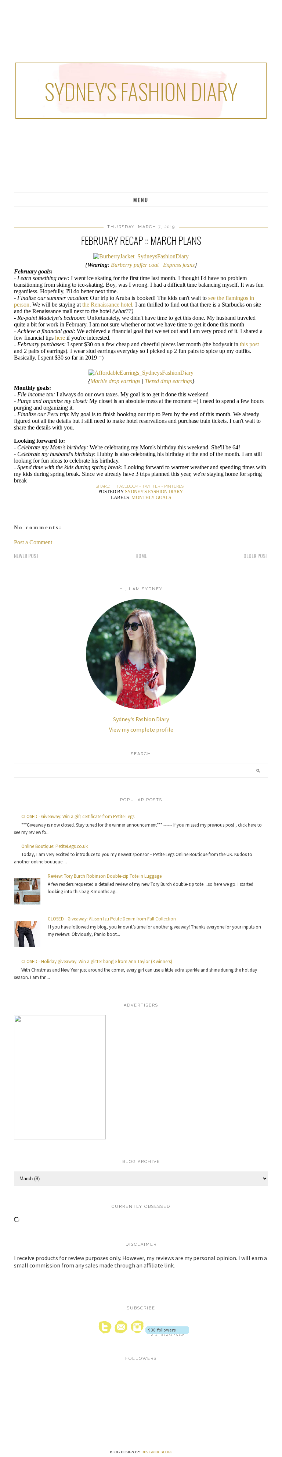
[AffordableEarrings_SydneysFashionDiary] (141, 372)
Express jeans (179, 265)
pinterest (175, 486)
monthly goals (151, 497)
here (60, 338)
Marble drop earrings (115, 381)
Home (141, 555)
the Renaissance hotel (107, 304)
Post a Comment (33, 542)
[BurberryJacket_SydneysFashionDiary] (141, 256)
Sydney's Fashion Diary (141, 90)
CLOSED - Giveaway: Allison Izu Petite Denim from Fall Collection (112, 919)
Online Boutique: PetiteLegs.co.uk (54, 846)
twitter (151, 486)
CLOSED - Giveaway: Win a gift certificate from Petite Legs (77, 816)
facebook (127, 486)
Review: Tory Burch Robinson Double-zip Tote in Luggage (105, 876)
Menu (141, 200)
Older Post (255, 555)
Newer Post (26, 555)
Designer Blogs (157, 1452)
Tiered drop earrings (168, 381)
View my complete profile (141, 729)
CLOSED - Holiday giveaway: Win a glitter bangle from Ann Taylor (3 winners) (96, 961)
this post (249, 344)
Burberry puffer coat (135, 265)
